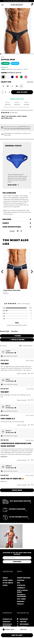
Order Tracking (23, 578)
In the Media (8, 583)
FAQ (18, 583)
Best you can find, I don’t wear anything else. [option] (14, 117)
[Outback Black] (3, 77)
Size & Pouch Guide (22, 591)
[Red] (17, 77)
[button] (17, 113)
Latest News (8, 580)
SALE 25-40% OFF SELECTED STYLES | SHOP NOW (16, 1)
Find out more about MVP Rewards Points (17, 128)
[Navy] (12, 77)
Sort (20, 346)
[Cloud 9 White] (8, 77)
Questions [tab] (14, 331)
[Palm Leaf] (21, 77)
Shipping (20, 580)
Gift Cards (21, 599)
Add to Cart (22, 92)
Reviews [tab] (4, 331)
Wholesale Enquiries (7, 625)
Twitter (22, 622)
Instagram (24, 624)
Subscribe (17, 562)
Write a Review (21, 340)
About (5, 578)
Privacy (20, 604)
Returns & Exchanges (21, 595)
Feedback (6, 622)
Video (5, 585)
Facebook (23, 619)
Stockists (21, 585)
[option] (17, 31)
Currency (21, 588)
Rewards (20, 601)
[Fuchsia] (26, 77)
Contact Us (7, 619)
